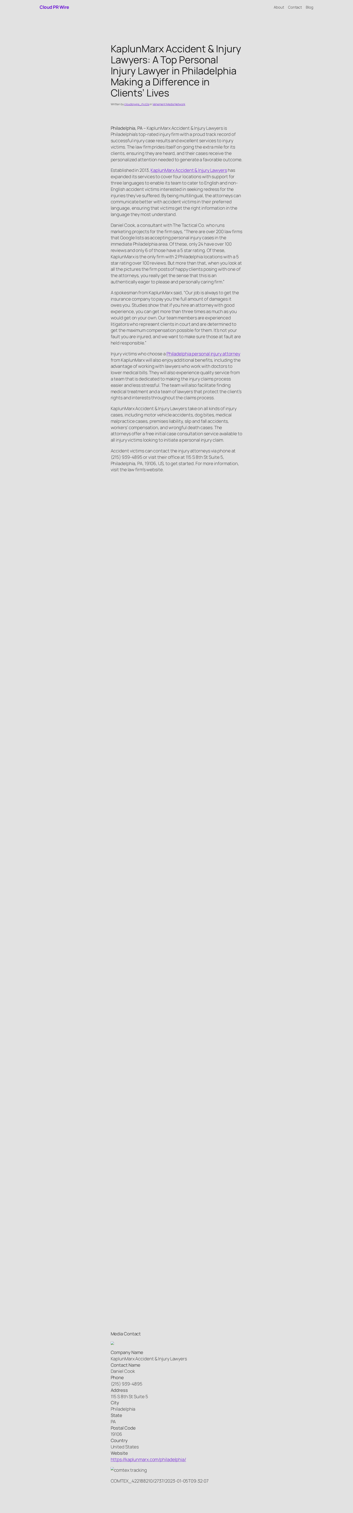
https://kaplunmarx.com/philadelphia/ (148, 1459)
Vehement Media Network (169, 104)
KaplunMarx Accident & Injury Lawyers (189, 170)
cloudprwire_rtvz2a (136, 104)
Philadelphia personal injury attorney (203, 354)
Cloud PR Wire (54, 7)
